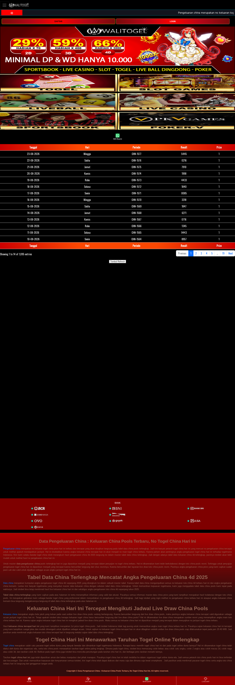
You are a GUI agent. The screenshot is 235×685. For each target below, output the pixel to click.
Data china (8, 583)
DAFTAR (58, 21)
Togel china (8, 645)
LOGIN (173, 21)
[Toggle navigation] (4, 5)
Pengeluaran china (11, 548)
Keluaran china (10, 614)
